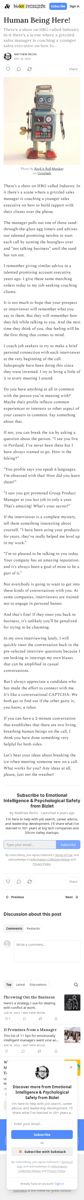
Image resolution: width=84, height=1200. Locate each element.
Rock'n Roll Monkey (48, 168)
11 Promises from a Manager (30, 1029)
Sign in (75, 6)
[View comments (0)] (18, 69)
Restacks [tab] (33, 928)
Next (69, 897)
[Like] (8, 69)
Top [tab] (8, 985)
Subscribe (58, 6)
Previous (17, 897)
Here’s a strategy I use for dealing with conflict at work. (29, 1005)
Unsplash (44, 173)
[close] (71, 1067)
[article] (42, 1007)
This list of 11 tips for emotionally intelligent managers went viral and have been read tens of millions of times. (31, 1037)
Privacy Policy (56, 1171)
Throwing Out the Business (29, 997)
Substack (20, 1190)
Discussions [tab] (38, 985)
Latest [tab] (20, 985)
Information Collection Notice (50, 859)
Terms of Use (63, 855)
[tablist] (23, 928)
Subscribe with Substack (45, 1151)
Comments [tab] (14, 928)
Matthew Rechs (25, 54)
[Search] (75, 984)
